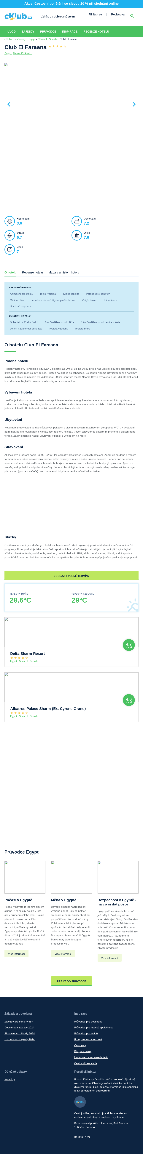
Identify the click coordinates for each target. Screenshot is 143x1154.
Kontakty (9, 1079)
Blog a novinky (82, 1051)
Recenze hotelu (32, 272)
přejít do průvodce (71, 981)
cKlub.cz (9, 39)
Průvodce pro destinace (88, 1021)
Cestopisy (80, 1045)
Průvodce (48, 31)
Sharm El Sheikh (47, 39)
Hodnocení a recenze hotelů (91, 1057)
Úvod (11, 31)
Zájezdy (28, 31)
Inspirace (69, 31)
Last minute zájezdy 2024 (19, 1039)
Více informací (16, 953)
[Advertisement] (71, 181)
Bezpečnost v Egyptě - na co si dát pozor (117, 902)
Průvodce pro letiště (86, 1033)
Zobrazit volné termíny (71, 575)
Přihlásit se (95, 14)
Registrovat (118, 14)
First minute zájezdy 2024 (19, 1033)
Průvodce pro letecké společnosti (93, 1027)
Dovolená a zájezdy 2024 (19, 1027)
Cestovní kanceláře (85, 1063)
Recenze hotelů (96, 31)
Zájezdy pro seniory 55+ (18, 1021)
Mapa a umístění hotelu (63, 272)
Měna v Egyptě (63, 900)
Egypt (32, 39)
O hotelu (10, 272)
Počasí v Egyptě (18, 900)
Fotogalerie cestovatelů (88, 1039)
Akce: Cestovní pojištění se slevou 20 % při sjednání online (71, 3)
